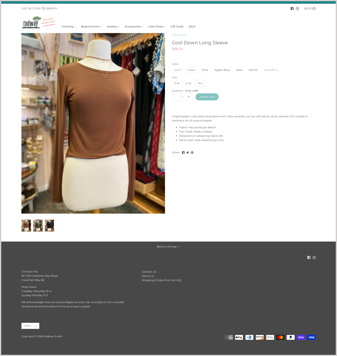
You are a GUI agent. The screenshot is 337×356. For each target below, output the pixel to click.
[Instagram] (297, 8)
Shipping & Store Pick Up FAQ (161, 280)
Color (175, 64)
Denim (253, 70)
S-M (176, 83)
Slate (239, 70)
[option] (26, 225)
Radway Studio (53, 336)
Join (36, 8)
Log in (26, 8)
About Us (148, 276)
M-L (200, 83)
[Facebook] (292, 8)
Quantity (182, 90)
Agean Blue (222, 70)
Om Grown (179, 35)
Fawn (191, 70)
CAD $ (27, 325)
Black (177, 70)
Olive (204, 70)
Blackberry (271, 70)
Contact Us (149, 271)
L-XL (189, 83)
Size (174, 77)
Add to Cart (207, 96)
